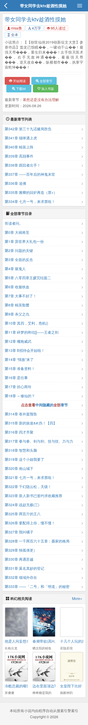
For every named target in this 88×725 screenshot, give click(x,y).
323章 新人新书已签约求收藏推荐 (33, 495)
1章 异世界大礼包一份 (24, 241)
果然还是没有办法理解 (41, 99)
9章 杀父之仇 (17, 314)
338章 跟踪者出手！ (23, 165)
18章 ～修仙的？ (20, 395)
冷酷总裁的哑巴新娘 (21, 685)
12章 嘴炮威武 (18, 341)
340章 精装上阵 (19, 147)
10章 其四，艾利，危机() (26, 323)
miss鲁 (16, 28)
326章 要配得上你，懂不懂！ (30, 522)
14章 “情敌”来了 (19, 359)
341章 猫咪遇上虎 (21, 138)
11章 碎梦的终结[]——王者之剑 (31, 332)
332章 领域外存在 (21, 577)
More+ (77, 598)
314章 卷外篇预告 (21, 414)
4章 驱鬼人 (15, 268)
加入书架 (47, 88)
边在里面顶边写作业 (48, 685)
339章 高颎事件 (19, 156)
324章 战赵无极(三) (22, 504)
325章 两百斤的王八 (23, 513)
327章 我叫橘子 (19, 532)
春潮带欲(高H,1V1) (47, 641)
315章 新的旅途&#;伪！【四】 (31, 423)
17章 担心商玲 (18, 386)
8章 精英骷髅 (17, 305)
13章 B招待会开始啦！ (25, 350)
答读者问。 (14, 223)
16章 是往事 (16, 377)
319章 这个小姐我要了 (24, 459)
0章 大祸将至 (17, 232)
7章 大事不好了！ (21, 295)
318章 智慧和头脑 (21, 450)
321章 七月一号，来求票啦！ (30, 477)
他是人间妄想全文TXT (23, 641)
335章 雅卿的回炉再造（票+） (31, 192)
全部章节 (45, 81)
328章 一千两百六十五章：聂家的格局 (37, 541)
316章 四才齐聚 (19, 432)
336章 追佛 (15, 183)
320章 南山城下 (19, 468)
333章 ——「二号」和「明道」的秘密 (37, 586)
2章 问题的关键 (19, 250)
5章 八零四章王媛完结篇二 (28, 277)
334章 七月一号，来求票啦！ (30, 201)
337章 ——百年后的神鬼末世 (30, 174)
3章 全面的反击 (19, 259)
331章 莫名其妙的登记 (24, 568)
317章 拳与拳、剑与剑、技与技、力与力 (39, 441)
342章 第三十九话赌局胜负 (28, 128)
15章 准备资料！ (20, 368)
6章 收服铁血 (17, 286)
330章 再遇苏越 (19, 559)
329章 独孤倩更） (21, 550)
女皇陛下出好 (71, 685)
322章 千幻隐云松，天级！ (28, 486)
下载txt (20, 88)
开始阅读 (19, 81)
